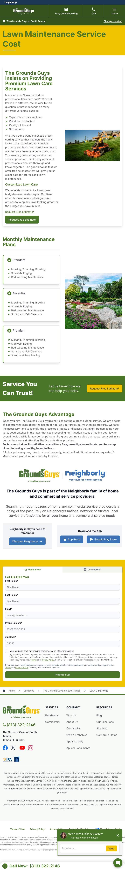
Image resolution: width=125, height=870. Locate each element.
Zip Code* (10, 637)
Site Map (101, 728)
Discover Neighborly (27, 542)
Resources (104, 707)
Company (73, 707)
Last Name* (11, 594)
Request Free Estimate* (19, 211)
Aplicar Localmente (78, 748)
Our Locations (105, 721)
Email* (8, 608)
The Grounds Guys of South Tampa (61, 690)
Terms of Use (17, 829)
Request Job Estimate (22, 219)
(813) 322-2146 (21, 724)
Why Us (71, 715)
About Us (72, 721)
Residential (34, 569)
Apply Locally (74, 741)
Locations (29, 690)
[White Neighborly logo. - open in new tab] (10, 2)
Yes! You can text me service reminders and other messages (42, 651)
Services (51, 707)
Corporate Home (106, 735)
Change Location (113, 21)
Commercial (94, 569)
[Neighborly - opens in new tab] (16, 759)
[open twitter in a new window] (13, 749)
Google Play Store (105, 540)
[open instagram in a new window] (30, 749)
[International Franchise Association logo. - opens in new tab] (8, 760)
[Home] (4, 690)
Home (11, 690)
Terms (34, 660)
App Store (73, 540)
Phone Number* (13, 622)
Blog (99, 715)
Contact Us (73, 728)
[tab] (32, 570)
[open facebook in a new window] (5, 749)
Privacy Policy (47, 660)
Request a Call (62, 674)
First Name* (11, 580)
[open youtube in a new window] (22, 749)
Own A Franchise (76, 735)
